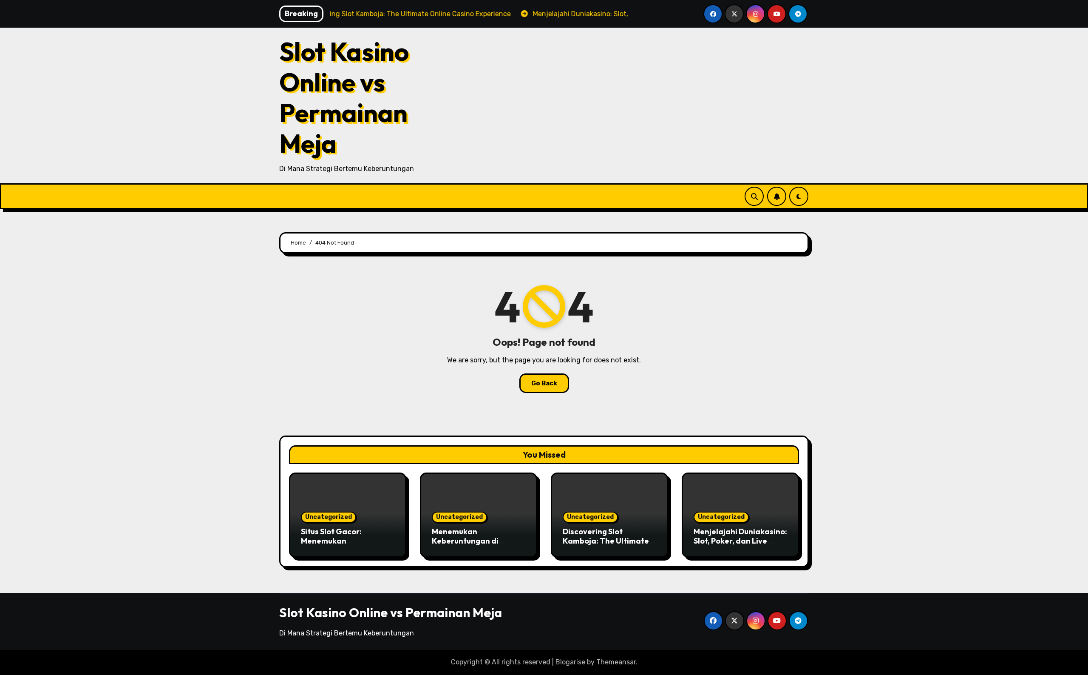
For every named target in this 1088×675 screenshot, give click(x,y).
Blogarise (570, 662)
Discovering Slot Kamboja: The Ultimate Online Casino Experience (606, 545)
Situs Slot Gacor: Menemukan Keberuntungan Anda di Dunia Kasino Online (345, 545)
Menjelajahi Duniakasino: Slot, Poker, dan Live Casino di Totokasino (740, 541)
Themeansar (616, 662)
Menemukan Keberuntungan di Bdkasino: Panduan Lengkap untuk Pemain (474, 545)
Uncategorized (328, 517)
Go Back (544, 383)
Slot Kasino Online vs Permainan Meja (344, 97)
